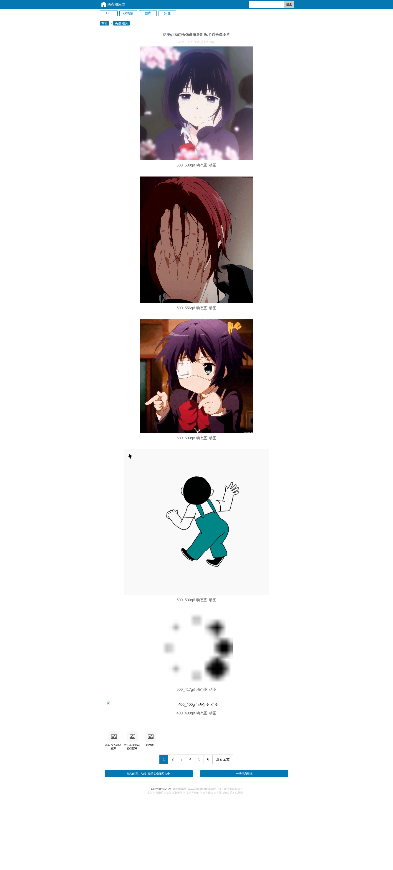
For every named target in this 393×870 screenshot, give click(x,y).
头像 (167, 13)
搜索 (289, 4)
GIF (109, 13)
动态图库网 (116, 4)
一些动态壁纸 (244, 773)
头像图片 (121, 23)
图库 (147, 13)
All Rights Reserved (207, 789)
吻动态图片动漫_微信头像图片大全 (148, 773)
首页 (104, 23)
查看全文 (223, 759)
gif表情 (128, 13)
